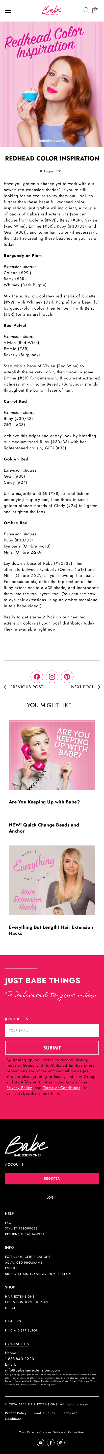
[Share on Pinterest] (67, 677)
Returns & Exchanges (24, 1234)
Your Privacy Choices (35, 1432)
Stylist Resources (21, 1228)
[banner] (52, 9)
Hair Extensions (20, 1296)
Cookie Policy (44, 1413)
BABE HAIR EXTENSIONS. (38, 1404)
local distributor (66, 623)
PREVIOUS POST (26, 687)
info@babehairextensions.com (32, 1370)
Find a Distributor (21, 1330)
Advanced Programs (23, 1262)
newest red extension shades (31, 190)
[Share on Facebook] (37, 677)
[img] (86, 10)
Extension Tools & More (27, 1302)
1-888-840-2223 (19, 1359)
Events (11, 1268)
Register (52, 1178)
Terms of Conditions (61, 1087)
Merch (11, 1308)
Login (52, 1197)
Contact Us (17, 1344)
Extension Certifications (28, 1257)
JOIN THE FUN (17, 1019)
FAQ (8, 1223)
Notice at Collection (68, 1432)
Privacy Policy (19, 1087)
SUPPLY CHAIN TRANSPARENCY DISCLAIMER (40, 1274)
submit (52, 1047)
